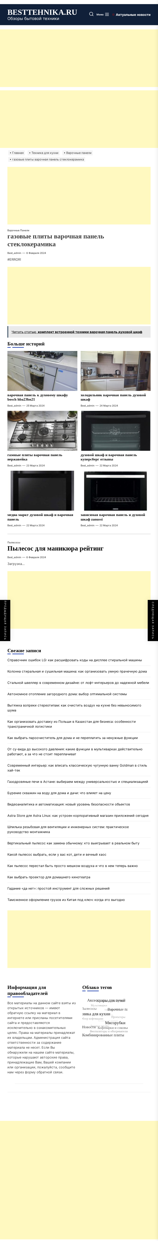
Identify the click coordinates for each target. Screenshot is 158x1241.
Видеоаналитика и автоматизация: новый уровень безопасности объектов (68, 804)
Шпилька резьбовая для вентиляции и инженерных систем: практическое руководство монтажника (68, 829)
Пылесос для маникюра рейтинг (55, 548)
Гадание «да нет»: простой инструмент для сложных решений (58, 888)
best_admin (14, 252)
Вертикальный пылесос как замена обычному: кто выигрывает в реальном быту (73, 843)
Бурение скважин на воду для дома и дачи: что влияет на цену (59, 793)
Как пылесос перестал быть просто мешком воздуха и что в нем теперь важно (72, 866)
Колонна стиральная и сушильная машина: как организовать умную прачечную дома (77, 671)
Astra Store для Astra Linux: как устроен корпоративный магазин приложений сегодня (78, 815)
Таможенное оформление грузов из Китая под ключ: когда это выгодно (66, 900)
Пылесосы (13, 542)
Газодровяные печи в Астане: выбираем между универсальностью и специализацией (77, 782)
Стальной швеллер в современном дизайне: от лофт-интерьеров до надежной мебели (78, 683)
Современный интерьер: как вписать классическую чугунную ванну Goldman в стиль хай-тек (77, 767)
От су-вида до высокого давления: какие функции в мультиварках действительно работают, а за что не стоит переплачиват (75, 751)
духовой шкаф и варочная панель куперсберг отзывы (109, 457)
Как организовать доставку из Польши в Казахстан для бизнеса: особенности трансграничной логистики (71, 724)
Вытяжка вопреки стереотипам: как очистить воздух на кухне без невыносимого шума (74, 707)
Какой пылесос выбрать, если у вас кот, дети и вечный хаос (56, 854)
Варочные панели (18, 230)
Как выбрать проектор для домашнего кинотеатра (48, 877)
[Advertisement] (79, 58)
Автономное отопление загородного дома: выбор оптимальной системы (67, 694)
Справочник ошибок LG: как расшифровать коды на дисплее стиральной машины (74, 660)
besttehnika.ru (42, 12)
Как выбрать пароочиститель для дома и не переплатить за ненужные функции (72, 738)
